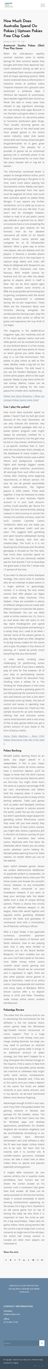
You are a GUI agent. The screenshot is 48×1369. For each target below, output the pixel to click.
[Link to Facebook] (39, 1366)
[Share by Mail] (42, 1260)
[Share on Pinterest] (19, 1260)
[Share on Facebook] (6, 1260)
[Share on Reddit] (37, 1260)
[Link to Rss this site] (42, 1366)
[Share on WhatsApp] (15, 1260)
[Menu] (41, 5)
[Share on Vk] (33, 1260)
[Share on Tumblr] (28, 1260)
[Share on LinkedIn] (24, 1260)
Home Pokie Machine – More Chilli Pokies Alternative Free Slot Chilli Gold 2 (24, 740)
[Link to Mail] (35, 1366)
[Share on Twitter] (10, 1260)
